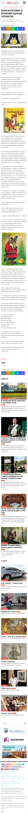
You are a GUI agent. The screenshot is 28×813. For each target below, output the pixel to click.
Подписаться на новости (8, 772)
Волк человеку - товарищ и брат (12, 583)
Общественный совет (16, 783)
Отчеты (8, 785)
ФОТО (8, 778)
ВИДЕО (18, 778)
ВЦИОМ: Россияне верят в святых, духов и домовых (11, 546)
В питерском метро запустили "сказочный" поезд (13, 402)
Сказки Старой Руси (8, 661)
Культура (4, 506)
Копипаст (4, 658)
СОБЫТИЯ (21, 776)
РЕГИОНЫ (9, 776)
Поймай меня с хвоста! (8, 612)
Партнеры (3, 785)
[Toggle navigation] (3, 2)
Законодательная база (6, 783)
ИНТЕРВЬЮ (14, 776)
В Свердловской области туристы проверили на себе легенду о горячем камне (12, 476)
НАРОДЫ (3, 776)
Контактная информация (11, 781)
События (4, 398)
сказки (4, 365)
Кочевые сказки (6, 713)
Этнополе (4, 580)
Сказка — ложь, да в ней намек (11, 636)
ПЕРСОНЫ (3, 778)
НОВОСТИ (24, 778)
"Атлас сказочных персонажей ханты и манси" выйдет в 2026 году (13, 511)
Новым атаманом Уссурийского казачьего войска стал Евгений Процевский (13, 440)
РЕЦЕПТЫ (13, 778)
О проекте (3, 781)
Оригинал (3, 359)
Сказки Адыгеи (6, 688)
